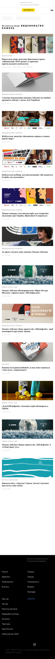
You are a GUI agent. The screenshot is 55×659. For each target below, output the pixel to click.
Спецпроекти (33, 582)
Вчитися (5, 587)
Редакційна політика (10, 614)
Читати (5, 572)
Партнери (6, 624)
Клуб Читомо (7, 629)
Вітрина (31, 587)
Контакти (6, 619)
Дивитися (6, 577)
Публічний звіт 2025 (10, 634)
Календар (31, 592)
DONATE (31, 599)
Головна (7, 18)
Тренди (31, 577)
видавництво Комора (28, 18)
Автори (5, 604)
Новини (31, 572)
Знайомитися (7, 582)
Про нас (5, 599)
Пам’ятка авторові (9, 609)
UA (52, 10)
